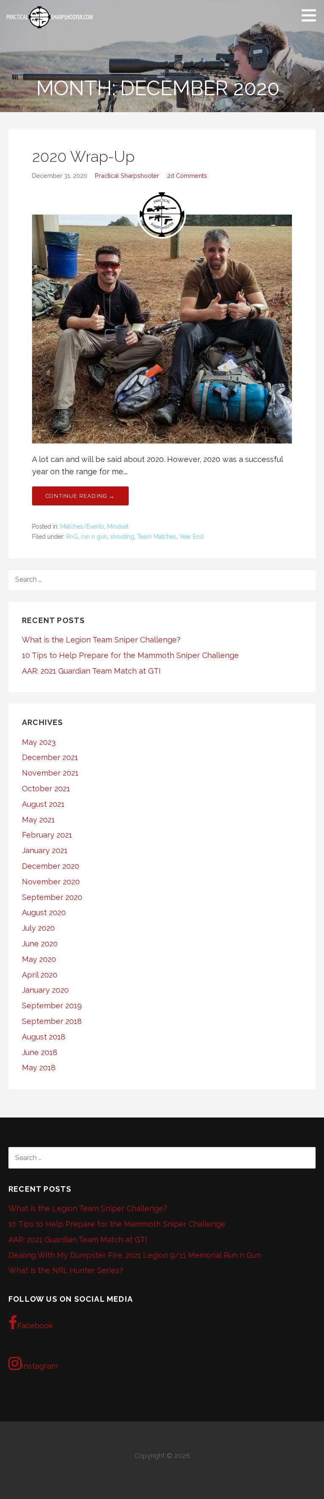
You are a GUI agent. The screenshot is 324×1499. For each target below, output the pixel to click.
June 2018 (39, 1052)
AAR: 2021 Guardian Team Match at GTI (91, 670)
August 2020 (44, 912)
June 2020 (40, 943)
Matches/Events (82, 526)
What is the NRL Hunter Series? (65, 1270)
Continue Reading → (80, 496)
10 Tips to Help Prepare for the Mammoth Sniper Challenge (130, 655)
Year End (191, 536)
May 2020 (39, 959)
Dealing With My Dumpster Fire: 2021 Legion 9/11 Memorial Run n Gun (134, 1255)
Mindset (118, 526)
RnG (72, 536)
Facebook (35, 1325)
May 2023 (39, 742)
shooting (122, 536)
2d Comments (187, 175)
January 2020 (45, 990)
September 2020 (52, 897)
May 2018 (39, 1067)
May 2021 (38, 819)
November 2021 (50, 772)
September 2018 (52, 1021)
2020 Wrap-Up (83, 156)
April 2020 (39, 974)
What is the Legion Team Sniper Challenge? (101, 639)
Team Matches (156, 536)
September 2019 (52, 1005)
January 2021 (45, 850)
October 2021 (46, 788)
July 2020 (38, 928)
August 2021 (43, 804)
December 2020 (50, 866)
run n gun (94, 536)
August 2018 (43, 1036)
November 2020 (51, 881)
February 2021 (47, 834)
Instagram (40, 1366)
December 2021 (50, 757)
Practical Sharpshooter (127, 175)
